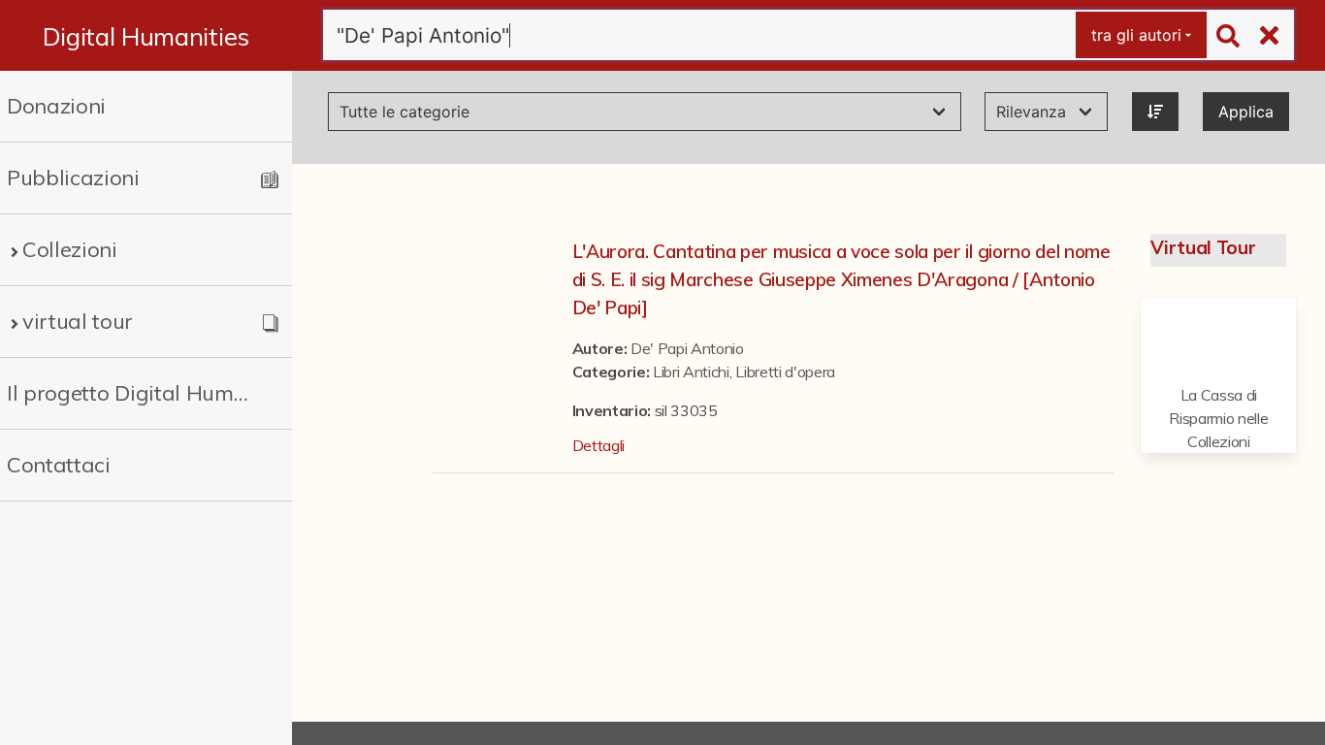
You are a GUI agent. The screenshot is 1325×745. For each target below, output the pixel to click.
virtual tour (77, 321)
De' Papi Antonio (687, 348)
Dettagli (598, 445)
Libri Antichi (691, 371)
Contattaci (59, 464)
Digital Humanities (146, 35)
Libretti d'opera (785, 371)
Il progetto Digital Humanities (130, 392)
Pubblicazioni (73, 177)
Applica (1246, 111)
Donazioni (56, 105)
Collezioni (69, 249)
